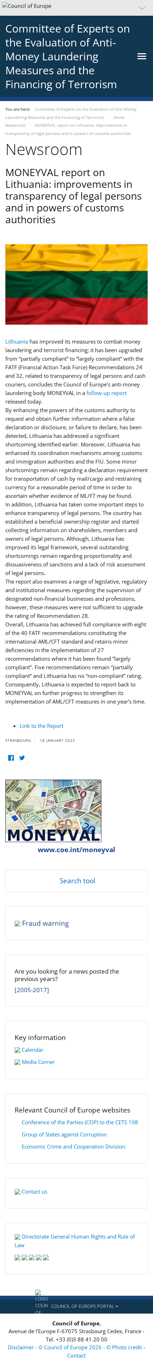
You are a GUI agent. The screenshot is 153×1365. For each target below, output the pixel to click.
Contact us (34, 1191)
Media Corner (38, 1061)
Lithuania (17, 341)
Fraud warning (45, 923)
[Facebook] (10, 758)
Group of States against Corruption (64, 1134)
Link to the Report (41, 725)
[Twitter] (21, 758)
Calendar (32, 1049)
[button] (76, 8)
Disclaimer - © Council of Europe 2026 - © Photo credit (75, 1347)
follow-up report (106, 392)
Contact (76, 1355)
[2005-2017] (32, 990)
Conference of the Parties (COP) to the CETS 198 (80, 1122)
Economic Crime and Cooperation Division (73, 1146)
